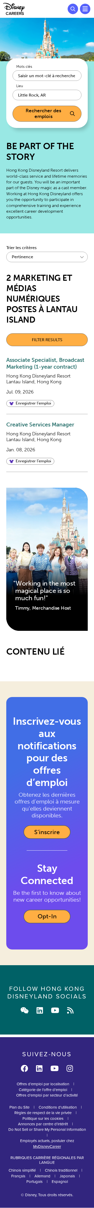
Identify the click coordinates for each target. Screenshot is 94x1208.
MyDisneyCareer (47, 1146)
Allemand (42, 1176)
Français (18, 1176)
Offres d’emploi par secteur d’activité (47, 1095)
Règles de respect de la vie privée (43, 1112)
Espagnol (60, 1181)
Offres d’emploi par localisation (43, 1084)
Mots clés (24, 67)
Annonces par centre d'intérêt (43, 1124)
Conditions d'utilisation (58, 1107)
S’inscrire (47, 832)
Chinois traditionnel (61, 1170)
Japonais (67, 1176)
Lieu (19, 86)
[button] (30, 403)
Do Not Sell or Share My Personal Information (47, 1129)
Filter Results (47, 339)
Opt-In (54, 918)
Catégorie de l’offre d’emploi (43, 1089)
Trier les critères (21, 247)
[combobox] (47, 95)
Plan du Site (19, 1107)
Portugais (34, 1181)
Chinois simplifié (22, 1170)
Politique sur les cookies (42, 1118)
